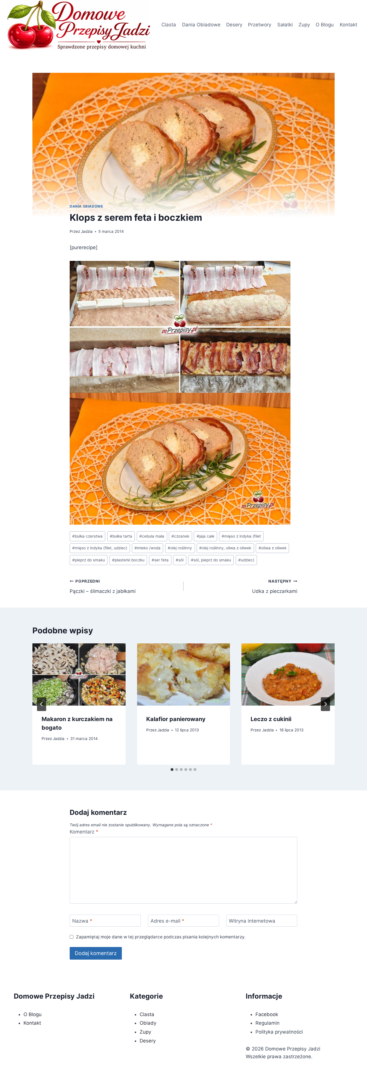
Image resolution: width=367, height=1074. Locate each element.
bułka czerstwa (87, 536)
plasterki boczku (128, 560)
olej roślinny (180, 548)
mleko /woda (147, 548)
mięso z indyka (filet (241, 536)
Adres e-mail (167, 921)
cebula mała (151, 536)
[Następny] (325, 704)
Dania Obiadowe (201, 25)
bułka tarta (121, 536)
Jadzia (87, 231)
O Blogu (325, 25)
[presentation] (79, 674)
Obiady (148, 1023)
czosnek (180, 536)
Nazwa (82, 921)
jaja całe (205, 536)
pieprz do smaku (88, 560)
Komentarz (84, 832)
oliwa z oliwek (272, 548)
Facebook (266, 1014)
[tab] (172, 769)
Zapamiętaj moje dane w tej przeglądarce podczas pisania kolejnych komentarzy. (160, 937)
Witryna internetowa (252, 921)
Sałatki (285, 25)
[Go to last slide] (41, 704)
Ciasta (168, 25)
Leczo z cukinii (271, 719)
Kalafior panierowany (176, 719)
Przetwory (259, 25)
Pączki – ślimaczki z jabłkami (103, 586)
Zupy (304, 25)
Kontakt (348, 25)
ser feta (160, 560)
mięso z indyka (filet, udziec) (99, 548)
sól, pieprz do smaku (211, 560)
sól (180, 560)
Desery (234, 25)
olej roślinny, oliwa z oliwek (225, 548)
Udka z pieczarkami (274, 586)
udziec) (246, 560)
